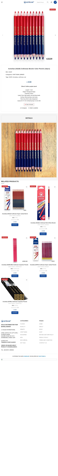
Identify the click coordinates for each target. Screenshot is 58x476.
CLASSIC (22, 324)
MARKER (22, 74)
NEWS (41, 329)
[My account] (51, 2)
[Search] (47, 2)
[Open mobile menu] (1, 2)
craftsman (21, 77)
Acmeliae (15, 77)
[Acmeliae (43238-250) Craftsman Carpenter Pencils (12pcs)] (15, 249)
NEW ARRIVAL (23, 340)
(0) (18, 219)
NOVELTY (22, 326)
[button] (2, 35)
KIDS (21, 337)
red (25, 77)
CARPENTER (18, 266)
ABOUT (41, 326)
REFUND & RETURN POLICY (46, 334)
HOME (41, 324)
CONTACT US (43, 343)
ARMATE (22, 329)
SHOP (40, 332)
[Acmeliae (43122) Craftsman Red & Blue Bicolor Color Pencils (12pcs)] (43, 203)
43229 (10, 77)
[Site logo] (29, 2)
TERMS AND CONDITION (45, 340)
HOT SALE (23, 343)
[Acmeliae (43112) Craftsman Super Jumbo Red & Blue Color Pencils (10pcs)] (15, 198)
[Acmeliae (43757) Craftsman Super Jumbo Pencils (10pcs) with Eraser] (43, 249)
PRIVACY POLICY (43, 337)
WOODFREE (23, 334)
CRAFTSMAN (15, 74)
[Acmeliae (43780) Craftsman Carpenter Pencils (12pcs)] (15, 289)
